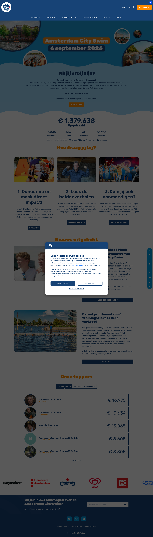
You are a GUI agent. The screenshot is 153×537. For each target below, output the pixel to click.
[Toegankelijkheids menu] (150, 2)
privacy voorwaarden (77, 265)
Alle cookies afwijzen (76, 288)
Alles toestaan (63, 283)
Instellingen (90, 283)
